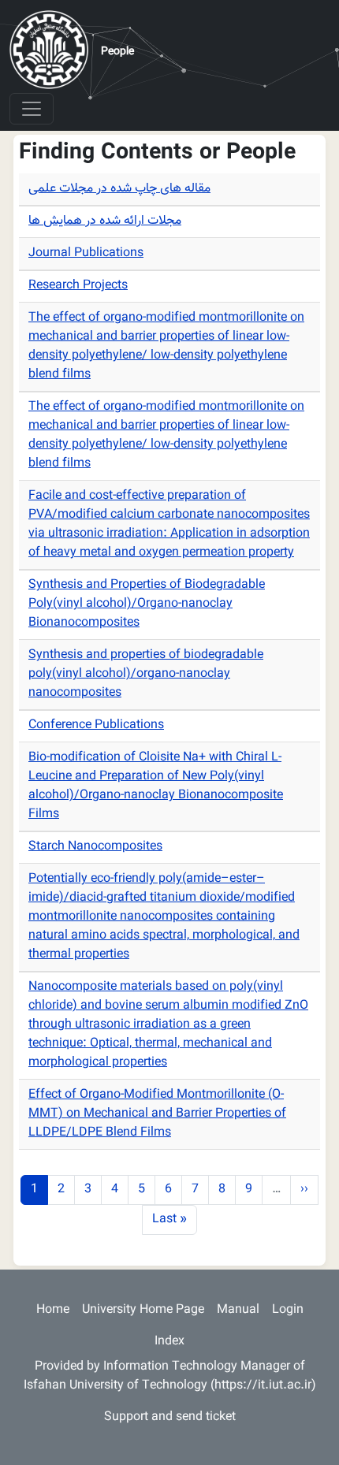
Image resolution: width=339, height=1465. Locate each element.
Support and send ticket (170, 1417)
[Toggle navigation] (31, 109)
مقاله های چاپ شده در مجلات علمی (119, 189)
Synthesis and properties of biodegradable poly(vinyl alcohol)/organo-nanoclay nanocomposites (145, 674)
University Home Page (143, 1310)
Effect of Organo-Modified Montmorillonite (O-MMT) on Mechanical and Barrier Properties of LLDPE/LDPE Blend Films (157, 1114)
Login (288, 1310)
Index (169, 1342)
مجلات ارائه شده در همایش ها (104, 221)
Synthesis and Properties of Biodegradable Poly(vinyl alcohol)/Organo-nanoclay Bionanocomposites (146, 604)
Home (52, 1310)
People (117, 52)
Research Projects (78, 286)
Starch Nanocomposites (95, 847)
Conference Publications (96, 725)
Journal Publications (85, 253)
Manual (238, 1310)
